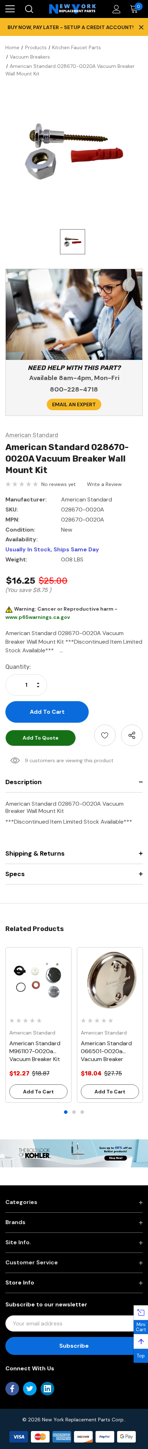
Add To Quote (41, 738)
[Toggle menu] (10, 9)
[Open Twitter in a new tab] (30, 1388)
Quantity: (18, 666)
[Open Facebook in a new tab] (12, 1388)
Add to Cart (38, 1091)
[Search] (28, 9)
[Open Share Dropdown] (132, 735)
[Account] (115, 9)
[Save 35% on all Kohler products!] (74, 1153)
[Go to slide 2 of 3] (74, 1112)
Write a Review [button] (104, 484)
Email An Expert (74, 404)
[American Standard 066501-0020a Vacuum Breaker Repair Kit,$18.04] (110, 980)
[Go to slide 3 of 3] (82, 1112)
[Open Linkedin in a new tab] (47, 1388)
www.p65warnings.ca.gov (37, 617)
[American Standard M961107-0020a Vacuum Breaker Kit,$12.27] (38, 980)
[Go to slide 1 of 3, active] (66, 1112)
